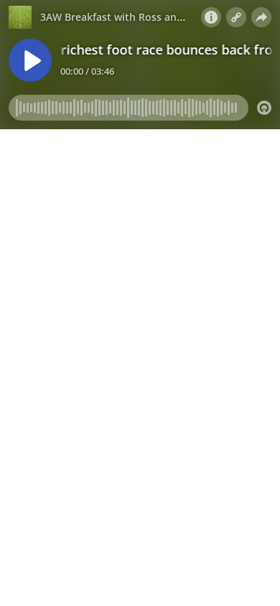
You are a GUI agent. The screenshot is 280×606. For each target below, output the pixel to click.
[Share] (261, 17)
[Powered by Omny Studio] (264, 108)
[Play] (30, 60)
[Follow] (236, 17)
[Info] (211, 17)
